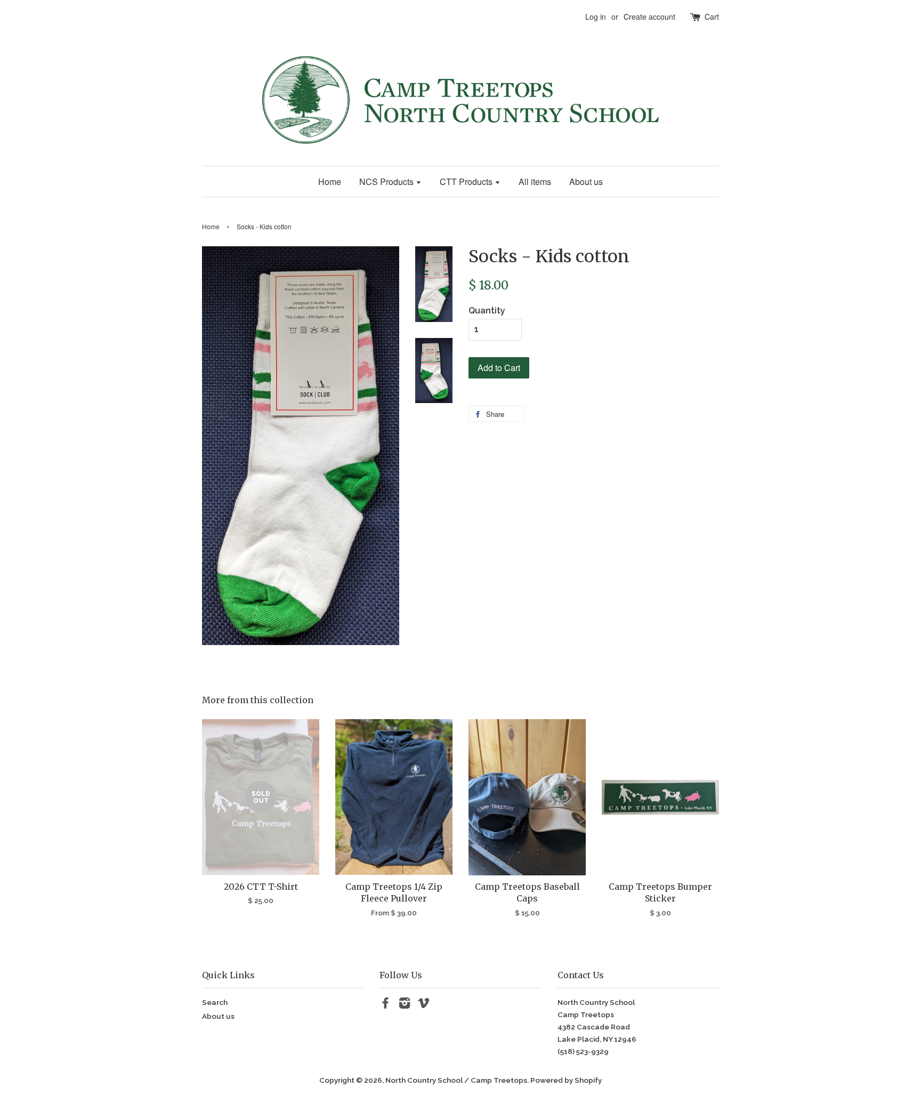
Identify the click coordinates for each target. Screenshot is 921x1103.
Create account (649, 16)
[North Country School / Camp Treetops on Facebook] (385, 1005)
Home (329, 181)
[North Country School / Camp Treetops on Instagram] (404, 1005)
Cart (712, 16)
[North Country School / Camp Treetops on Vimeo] (424, 1005)
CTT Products (467, 181)
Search (215, 1002)
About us (586, 181)
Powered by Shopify (566, 1080)
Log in (595, 16)
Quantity (486, 310)
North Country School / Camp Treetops (456, 1080)
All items (535, 181)
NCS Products (387, 181)
